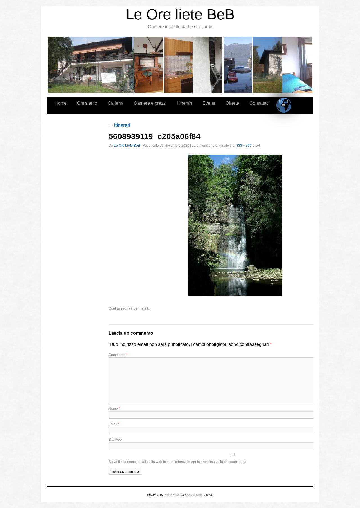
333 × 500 (244, 145)
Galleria (179, 65)
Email (114, 423)
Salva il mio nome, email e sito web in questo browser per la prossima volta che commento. (178, 461)
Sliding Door (194, 494)
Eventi (267, 65)
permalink (141, 308)
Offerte (297, 65)
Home (90, 65)
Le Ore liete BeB (180, 14)
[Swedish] (284, 100)
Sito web (115, 439)
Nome (114, 408)
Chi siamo (149, 65)
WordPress (172, 494)
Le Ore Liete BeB (127, 145)
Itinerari (238, 65)
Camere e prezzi (208, 65)
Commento (118, 354)
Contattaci (259, 103)
